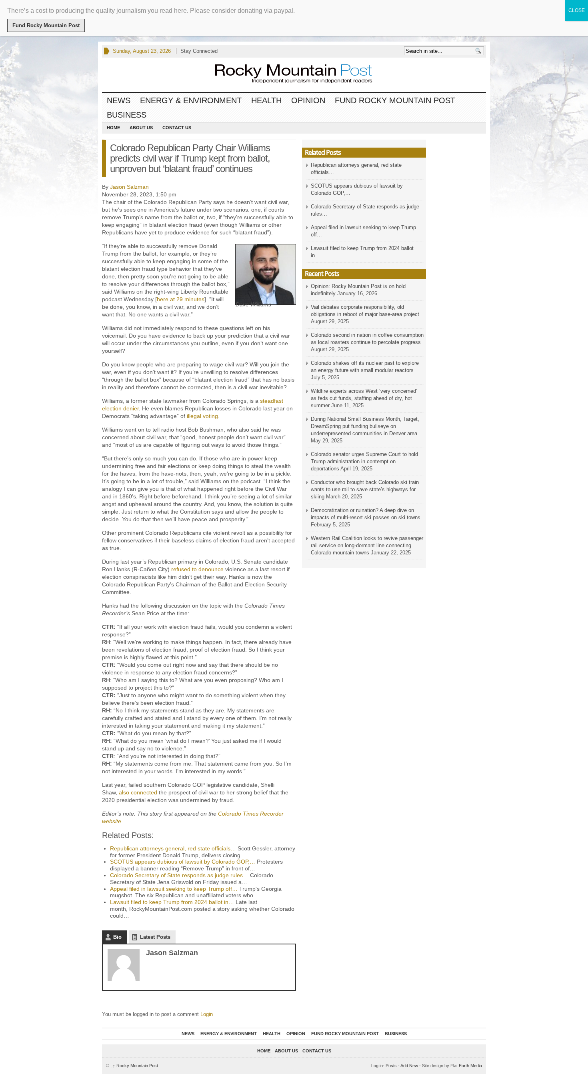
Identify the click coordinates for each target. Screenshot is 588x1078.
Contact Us (176, 127)
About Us (141, 127)
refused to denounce (197, 569)
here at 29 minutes (180, 299)
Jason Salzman (129, 187)
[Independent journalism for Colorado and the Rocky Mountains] (286, 75)
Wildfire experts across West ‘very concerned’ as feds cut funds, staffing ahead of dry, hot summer (364, 398)
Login (206, 1014)
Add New (409, 1065)
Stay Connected (199, 51)
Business (126, 114)
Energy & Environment (191, 100)
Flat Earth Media (466, 1065)
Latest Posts (155, 937)
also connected (138, 792)
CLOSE (576, 10)
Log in (377, 1065)
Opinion (308, 100)
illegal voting (202, 416)
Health (266, 100)
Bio (117, 937)
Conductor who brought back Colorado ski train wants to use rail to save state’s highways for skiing (365, 489)
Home (113, 127)
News (118, 100)
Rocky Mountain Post (135, 1065)
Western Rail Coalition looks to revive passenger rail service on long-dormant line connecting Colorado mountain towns (367, 545)
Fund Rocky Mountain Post (395, 100)
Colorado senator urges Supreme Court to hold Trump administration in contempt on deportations (364, 461)
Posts (391, 1065)
